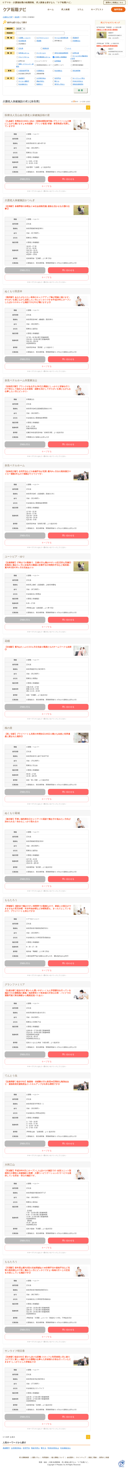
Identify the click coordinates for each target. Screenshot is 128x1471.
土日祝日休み (41, 78)
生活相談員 (22, 41)
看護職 (39, 41)
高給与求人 (40, 81)
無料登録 (118, 9)
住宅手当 (58, 78)
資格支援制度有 (78, 84)
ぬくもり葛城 (12, 813)
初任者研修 (76, 71)
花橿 (7, 641)
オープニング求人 (79, 78)
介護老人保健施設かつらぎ (20, 200)
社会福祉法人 (23, 84)
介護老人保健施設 (61, 57)
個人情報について (57, 1457)
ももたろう (11, 900)
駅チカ (57, 81)
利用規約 (45, 1457)
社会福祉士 (58, 71)
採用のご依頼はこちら (114, 3)
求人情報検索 (24, 1457)
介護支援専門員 (24, 71)
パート (69, 48)
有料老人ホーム (24, 53)
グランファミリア (15, 984)
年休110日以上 (78, 81)
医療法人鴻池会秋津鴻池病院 (107, 46)
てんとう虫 (11, 1075)
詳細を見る (25, 179)
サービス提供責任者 (61, 38)
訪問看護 (58, 61)
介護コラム (36, 1457)
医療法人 (40, 84)
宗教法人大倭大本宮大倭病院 (107, 30)
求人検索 (65, 9)
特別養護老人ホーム (43, 57)
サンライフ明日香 (15, 1350)
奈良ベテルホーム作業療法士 (21, 380)
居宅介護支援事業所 (61, 53)
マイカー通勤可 (24, 81)
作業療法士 (76, 41)
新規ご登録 (92, 1457)
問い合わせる (68, 179)
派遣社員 (46, 48)
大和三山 (10, 1164)
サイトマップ (81, 1457)
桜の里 (8, 728)
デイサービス (41, 53)
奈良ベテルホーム (15, 465)
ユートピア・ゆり (15, 556)
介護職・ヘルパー (25, 38)
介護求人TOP (8, 17)
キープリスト (97, 9)
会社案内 (70, 1457)
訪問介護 (76, 53)
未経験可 (22, 78)
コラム (80, 9)
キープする (47, 186)
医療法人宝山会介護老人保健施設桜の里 (27, 115)
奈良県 (17, 17)
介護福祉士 (40, 71)
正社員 (21, 48)
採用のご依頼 (104, 1457)
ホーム (51, 9)
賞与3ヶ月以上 (60, 84)
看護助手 (76, 38)
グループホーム (24, 57)
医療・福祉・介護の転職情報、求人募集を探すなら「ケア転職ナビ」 (64, 1462)
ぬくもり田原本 (13, 291)
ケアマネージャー (43, 38)
